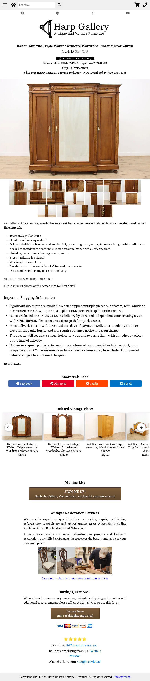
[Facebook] (22, 13)
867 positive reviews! (82, 645)
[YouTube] (127, 13)
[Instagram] (92, 13)
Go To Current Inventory (77, 58)
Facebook (25, 383)
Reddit (93, 383)
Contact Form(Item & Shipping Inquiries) (75, 613)
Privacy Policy (121, 677)
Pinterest (59, 383)
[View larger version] (75, 128)
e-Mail (127, 383)
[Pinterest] (57, 13)
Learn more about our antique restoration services (75, 578)
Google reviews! (89, 661)
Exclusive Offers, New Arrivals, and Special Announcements (75, 493)
